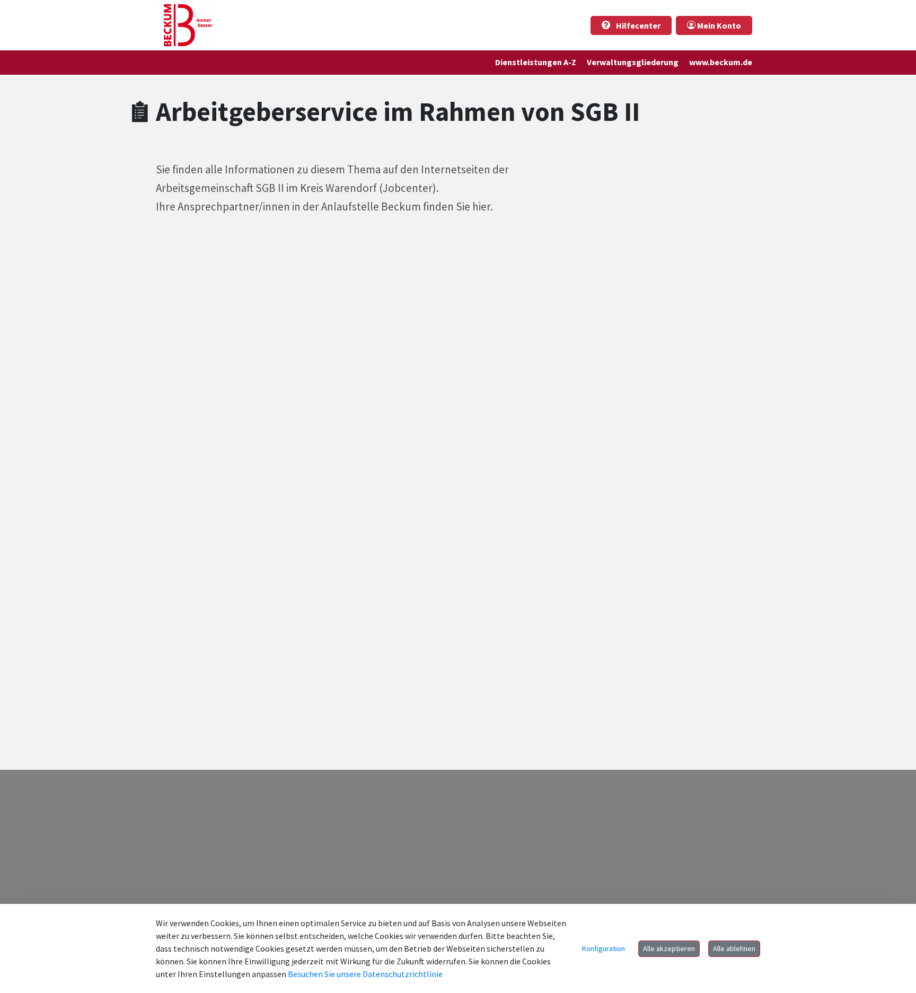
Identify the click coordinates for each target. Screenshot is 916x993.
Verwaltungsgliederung (633, 62)
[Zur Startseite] (188, 25)
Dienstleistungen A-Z (535, 62)
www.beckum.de (720, 62)
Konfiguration (603, 948)
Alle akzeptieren (669, 948)
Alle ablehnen (734, 948)
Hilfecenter (637, 25)
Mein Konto (718, 25)
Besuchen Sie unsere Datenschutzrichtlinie (365, 974)
